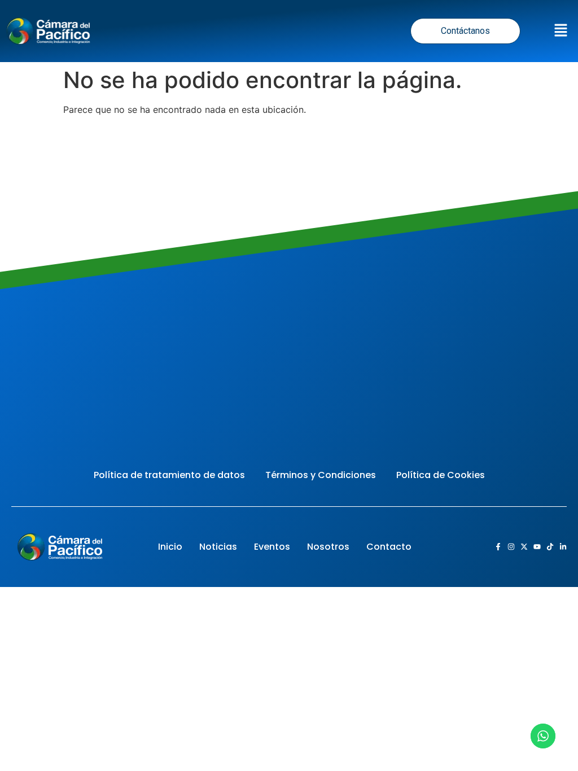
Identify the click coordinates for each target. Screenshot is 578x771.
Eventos (272, 546)
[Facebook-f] (498, 546)
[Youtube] (537, 546)
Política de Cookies (440, 474)
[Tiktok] (550, 546)
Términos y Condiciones (320, 474)
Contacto (388, 546)
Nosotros (328, 546)
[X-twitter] (524, 546)
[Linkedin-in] (563, 546)
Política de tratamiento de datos (169, 474)
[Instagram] (511, 546)
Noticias (218, 546)
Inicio (170, 546)
